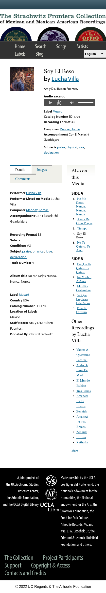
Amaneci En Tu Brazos (82, 400)
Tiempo (82, 228)
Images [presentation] (42, 169)
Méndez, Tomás (70, 129)
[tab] (21, 169)
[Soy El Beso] (22, 90)
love (81, 147)
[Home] (53, 19)
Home (20, 46)
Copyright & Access (50, 565)
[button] (50, 103)
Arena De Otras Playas (84, 221)
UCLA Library (52, 507)
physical (72, 147)
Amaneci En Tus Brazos (82, 421)
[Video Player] (69, 102)
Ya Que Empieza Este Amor (83, 299)
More (74, 451)
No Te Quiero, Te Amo (83, 246)
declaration (51, 152)
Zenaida (81, 411)
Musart (57, 111)
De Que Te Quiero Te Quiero (83, 268)
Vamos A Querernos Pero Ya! (83, 354)
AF (52, 494)
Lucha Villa (65, 78)
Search (40, 46)
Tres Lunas (83, 390)
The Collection (18, 557)
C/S (52, 480)
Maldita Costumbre (83, 288)
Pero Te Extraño (81, 310)
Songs (61, 46)
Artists (82, 46)
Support (12, 565)
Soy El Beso (81, 235)
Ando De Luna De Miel (82, 370)
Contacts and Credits (25, 572)
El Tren (81, 437)
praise (61, 147)
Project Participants (63, 557)
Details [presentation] (20, 169)
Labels (20, 53)
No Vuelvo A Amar (83, 279)
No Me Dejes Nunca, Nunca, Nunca (81, 206)
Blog (39, 53)
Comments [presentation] (23, 178)
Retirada (82, 442)
